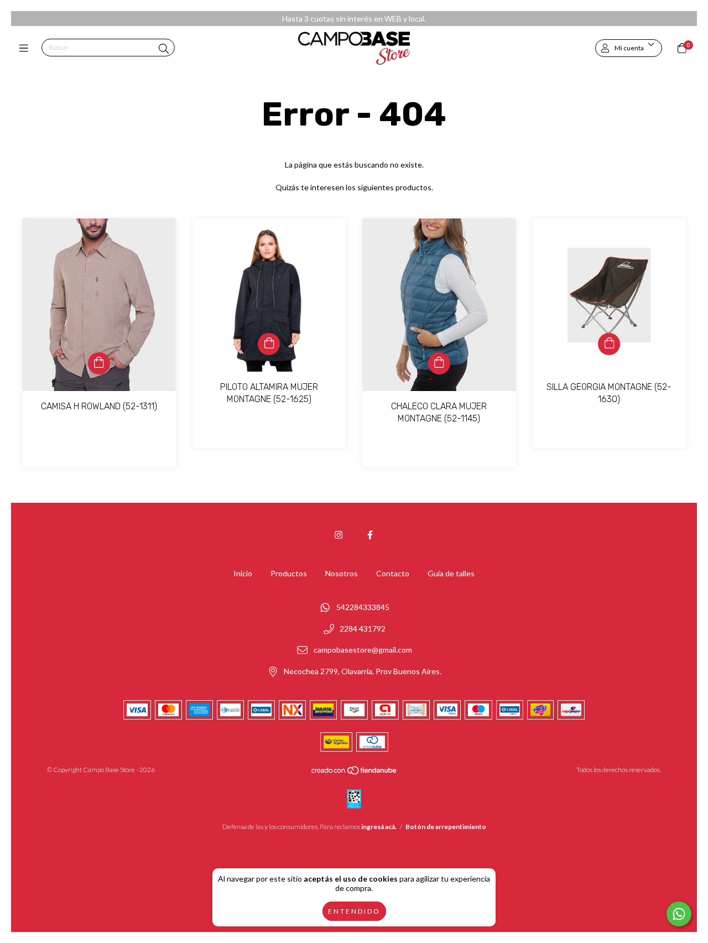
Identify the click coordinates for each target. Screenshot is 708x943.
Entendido (354, 911)
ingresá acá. (379, 826)
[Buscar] (163, 48)
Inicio (242, 573)
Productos (288, 573)
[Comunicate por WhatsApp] (679, 914)
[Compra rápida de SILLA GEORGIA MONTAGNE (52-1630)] (609, 344)
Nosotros (341, 573)
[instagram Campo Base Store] (338, 534)
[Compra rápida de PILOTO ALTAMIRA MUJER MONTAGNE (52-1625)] (269, 344)
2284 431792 (363, 628)
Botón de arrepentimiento (445, 826)
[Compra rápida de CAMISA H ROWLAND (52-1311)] (99, 363)
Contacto (392, 573)
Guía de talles (451, 573)
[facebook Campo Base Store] (370, 534)
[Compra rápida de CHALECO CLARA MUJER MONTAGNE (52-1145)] (439, 363)
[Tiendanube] (354, 773)
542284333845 (362, 607)
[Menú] (26, 48)
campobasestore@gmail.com (363, 650)
